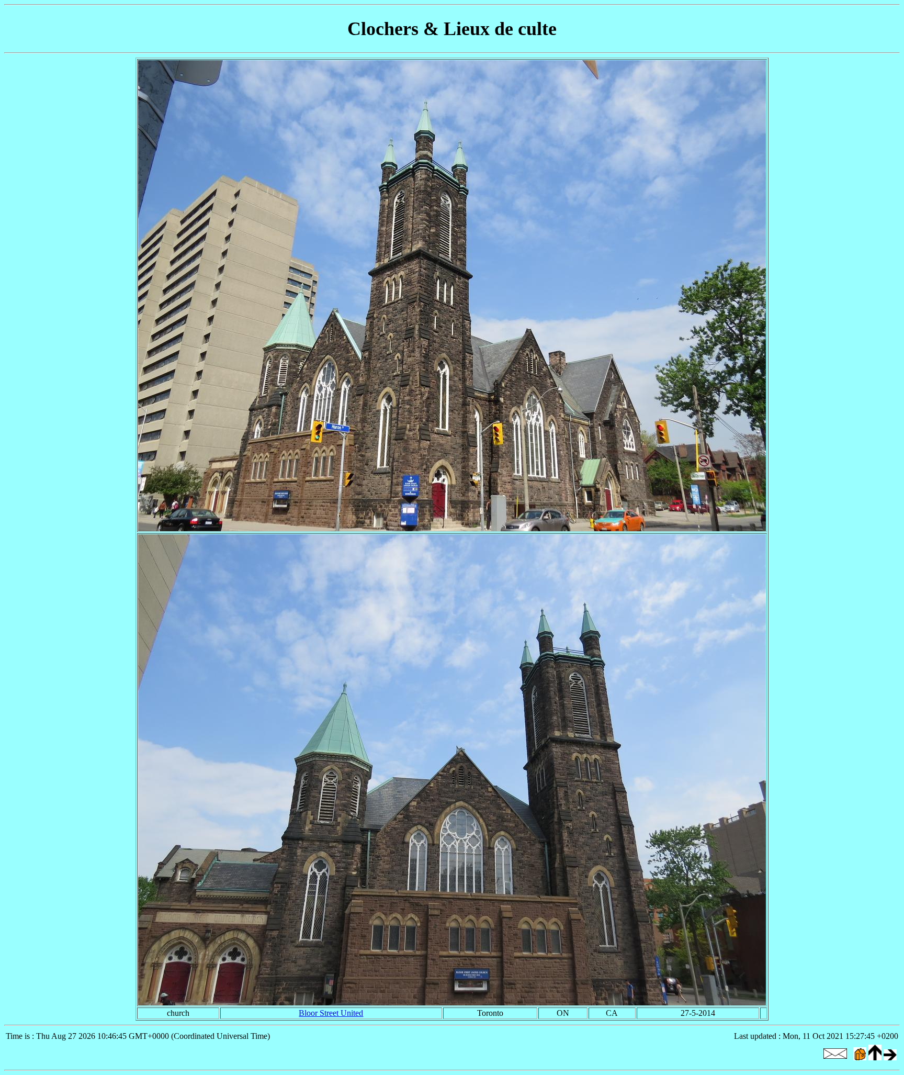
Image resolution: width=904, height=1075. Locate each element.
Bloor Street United (331, 1013)
